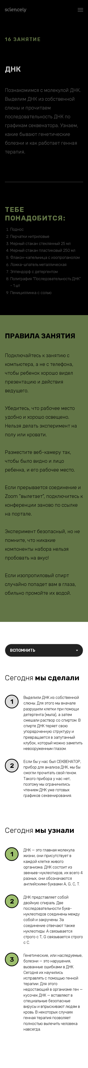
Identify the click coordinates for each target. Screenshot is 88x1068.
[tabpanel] (44, 674)
